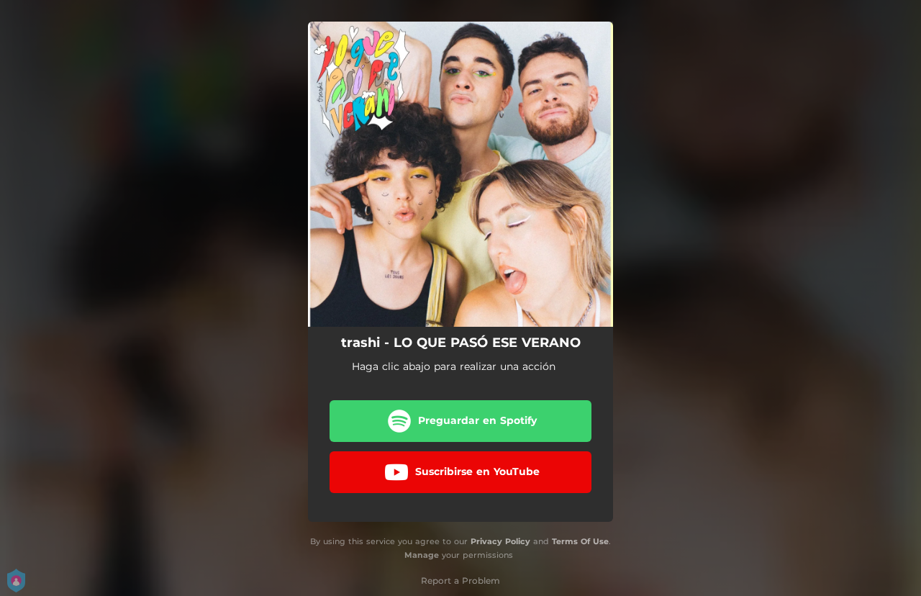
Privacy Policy (500, 541)
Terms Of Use (580, 541)
